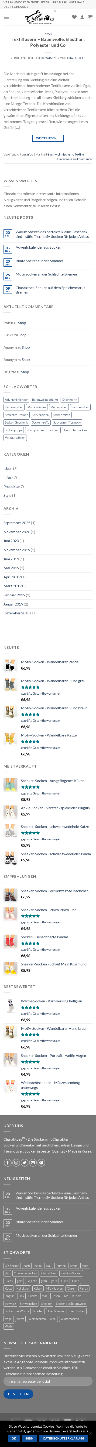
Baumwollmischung (60, 154)
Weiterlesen (48, 138)
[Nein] (90, 1435)
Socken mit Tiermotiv (67, 422)
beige (38, 1266)
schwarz (10, 1304)
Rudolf (76, 1296)
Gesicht (32, 1281)
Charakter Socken (25, 1273)
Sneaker (46, 1304)
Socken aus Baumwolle (71, 1304)
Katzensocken (14, 407)
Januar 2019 (13, 604)
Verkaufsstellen (15, 437)
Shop (22, 322)
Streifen (38, 1311)
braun (74, 1266)
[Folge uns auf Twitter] (24, 1163)
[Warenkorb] (90, 17)
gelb (19, 1281)
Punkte (33, 1296)
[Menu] (6, 17)
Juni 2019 (11, 559)
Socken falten (61, 415)
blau (48, 1266)
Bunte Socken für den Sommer (39, 260)
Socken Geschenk (16, 422)
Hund (75, 1281)
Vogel (8, 1319)
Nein (30, 1438)
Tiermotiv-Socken (75, 430)
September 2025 (16, 522)
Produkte (11, 486)
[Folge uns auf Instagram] (16, 1163)
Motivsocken (59, 407)
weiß (53, 1319)
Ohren (71, 1288)
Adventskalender (16, 400)
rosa (45, 1296)
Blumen (61, 1266)
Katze (8, 1288)
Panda (84, 1288)
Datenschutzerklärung (64, 1438)
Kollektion (23, 1288)
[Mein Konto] (82, 17)
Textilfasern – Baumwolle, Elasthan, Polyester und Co (48, 42)
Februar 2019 (14, 595)
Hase (64, 1281)
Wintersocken (70, 1319)
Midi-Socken (54, 1288)
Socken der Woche (17, 1311)
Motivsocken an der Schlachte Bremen (46, 274)
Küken (38, 1288)
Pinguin (9, 1296)
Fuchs (9, 1281)
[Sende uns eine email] (33, 1163)
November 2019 (16, 550)
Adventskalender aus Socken (38, 247)
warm (20, 1319)
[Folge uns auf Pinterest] (41, 1163)
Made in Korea (36, 407)
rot (66, 1296)
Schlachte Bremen (16, 415)
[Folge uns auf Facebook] (8, 1163)
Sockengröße (40, 422)
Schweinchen (28, 1304)
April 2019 (12, 577)
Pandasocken (80, 407)
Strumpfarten (35, 430)
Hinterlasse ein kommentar (75, 159)
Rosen (56, 1296)
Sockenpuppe (13, 430)
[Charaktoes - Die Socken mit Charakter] (41, 17)
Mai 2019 (11, 568)
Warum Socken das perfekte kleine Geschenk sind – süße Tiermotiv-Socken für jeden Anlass (52, 233)
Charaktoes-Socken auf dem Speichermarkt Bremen (50, 289)
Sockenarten (40, 415)
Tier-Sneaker (56, 1311)
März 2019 (12, 586)
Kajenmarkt (69, 400)
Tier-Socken (77, 1311)
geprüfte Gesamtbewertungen (41, 693)
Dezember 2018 (16, 613)
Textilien (80, 154)
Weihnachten (37, 1319)
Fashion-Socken (71, 1273)
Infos (48, 33)
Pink (21, 1296)
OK (14, 1438)
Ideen (7, 468)
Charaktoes (76, 57)
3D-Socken (12, 1266)
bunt (85, 1266)
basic (27, 1266)
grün (54, 1281)
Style (7, 495)
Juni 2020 (11, 540)
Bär (7, 1273)
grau (44, 1281)
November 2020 (16, 531)
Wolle (9, 1326)
